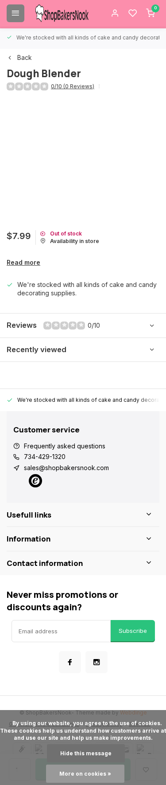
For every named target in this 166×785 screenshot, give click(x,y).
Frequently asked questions (64, 446)
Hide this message (86, 753)
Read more (23, 262)
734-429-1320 (45, 456)
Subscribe (133, 630)
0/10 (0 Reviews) (72, 86)
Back (24, 57)
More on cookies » (85, 773)
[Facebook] (70, 662)
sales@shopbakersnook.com (66, 467)
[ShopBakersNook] (62, 13)
